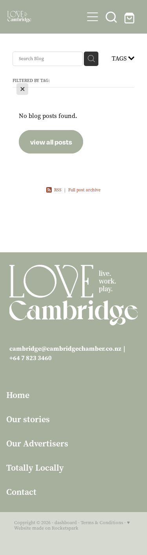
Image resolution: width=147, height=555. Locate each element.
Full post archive (84, 190)
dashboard (65, 522)
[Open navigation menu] (92, 16)
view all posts (51, 141)
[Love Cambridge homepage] (45, 16)
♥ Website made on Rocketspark (72, 525)
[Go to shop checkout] (130, 16)
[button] (111, 16)
